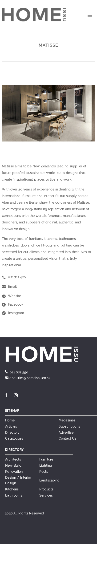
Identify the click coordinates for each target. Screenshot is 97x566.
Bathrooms (13, 495)
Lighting (45, 465)
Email (12, 286)
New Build (13, 465)
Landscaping (49, 480)
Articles (11, 426)
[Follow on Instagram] (16, 395)
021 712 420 (17, 277)
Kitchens (12, 489)
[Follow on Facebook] (6, 395)
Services (46, 495)
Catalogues (14, 438)
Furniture (46, 459)
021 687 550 (19, 372)
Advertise (66, 432)
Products (46, 489)
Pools (43, 471)
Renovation (14, 471)
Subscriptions (69, 426)
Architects (13, 459)
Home (10, 420)
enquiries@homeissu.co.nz (29, 378)
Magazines (67, 420)
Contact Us (67, 438)
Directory (12, 432)
